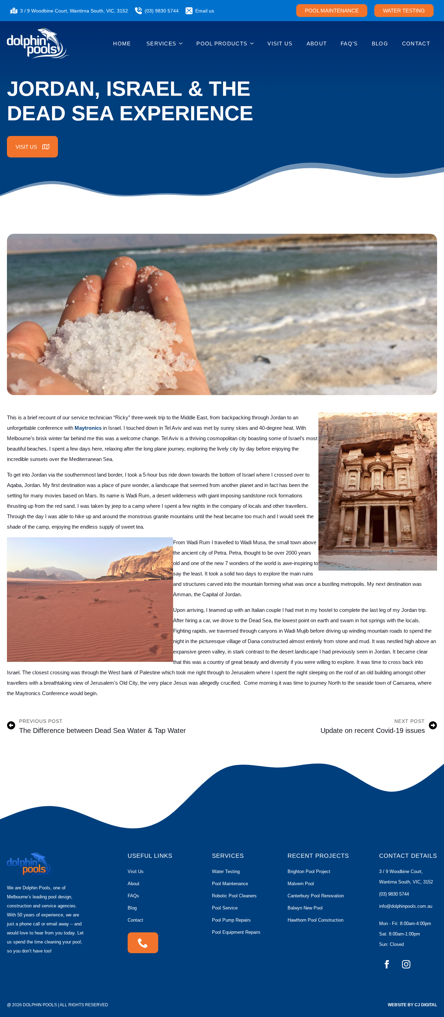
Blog (380, 43)
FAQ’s (349, 43)
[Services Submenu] (182, 43)
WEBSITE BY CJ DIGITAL (412, 1004)
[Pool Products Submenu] (254, 43)
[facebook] (386, 964)
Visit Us (279, 43)
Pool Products (221, 43)
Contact (416, 43)
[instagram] (406, 964)
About (317, 43)
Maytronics (88, 428)
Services (161, 43)
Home (123, 43)
